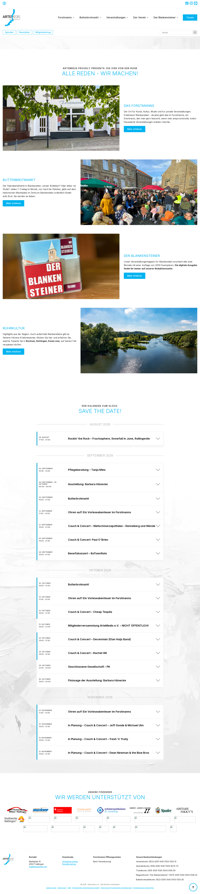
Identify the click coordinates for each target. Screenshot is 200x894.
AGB (69, 888)
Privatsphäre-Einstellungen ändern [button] (86, 888)
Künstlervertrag (69, 864)
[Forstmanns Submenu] (74, 17)
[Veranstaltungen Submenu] (128, 17)
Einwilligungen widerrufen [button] (143, 888)
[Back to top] (193, 887)
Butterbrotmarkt (89, 17)
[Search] (195, 32)
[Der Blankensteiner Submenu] (178, 17)
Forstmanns (65, 17)
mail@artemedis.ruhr (38, 867)
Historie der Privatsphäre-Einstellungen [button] (116, 888)
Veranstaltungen (115, 17)
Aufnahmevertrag (70, 861)
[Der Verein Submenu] (148, 17)
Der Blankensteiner (165, 17)
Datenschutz (51, 888)
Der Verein (139, 17)
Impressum (61, 888)
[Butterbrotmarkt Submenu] (101, 17)
